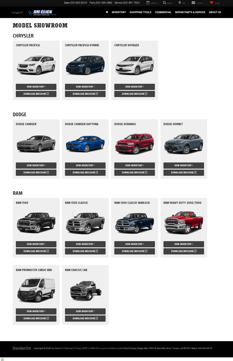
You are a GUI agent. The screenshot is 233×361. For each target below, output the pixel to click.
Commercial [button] (163, 12)
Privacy (77, 349)
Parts (92, 3)
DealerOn (58, 349)
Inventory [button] (119, 12)
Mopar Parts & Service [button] (190, 12)
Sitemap (69, 349)
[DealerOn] (22, 348)
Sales (67, 3)
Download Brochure (35, 94)
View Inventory (36, 86)
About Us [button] (215, 12)
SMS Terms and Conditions (104, 349)
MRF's (86, 349)
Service (119, 3)
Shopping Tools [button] (140, 12)
